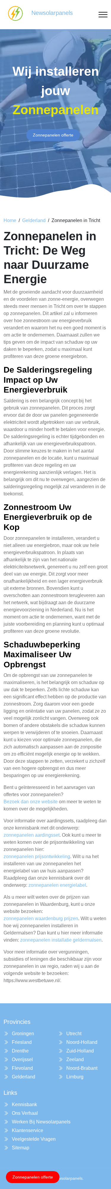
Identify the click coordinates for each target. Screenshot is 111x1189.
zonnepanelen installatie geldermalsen (61, 939)
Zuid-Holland (79, 1050)
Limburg (74, 1076)
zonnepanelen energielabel (57, 885)
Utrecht (73, 1033)
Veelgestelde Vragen (33, 1139)
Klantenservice (27, 1130)
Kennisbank (24, 1104)
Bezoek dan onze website (31, 801)
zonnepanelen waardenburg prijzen (41, 918)
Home (10, 220)
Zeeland (74, 1059)
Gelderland (34, 220)
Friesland (21, 1042)
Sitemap (20, 1147)
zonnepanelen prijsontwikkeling (37, 856)
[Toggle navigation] (103, 15)
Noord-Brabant (81, 1068)
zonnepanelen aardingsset (31, 835)
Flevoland (22, 1068)
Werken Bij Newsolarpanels (40, 1121)
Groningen (22, 1033)
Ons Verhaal (24, 1113)
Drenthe (20, 1050)
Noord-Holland (81, 1042)
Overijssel (22, 1059)
